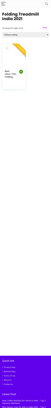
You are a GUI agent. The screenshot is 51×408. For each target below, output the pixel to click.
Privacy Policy (9, 367)
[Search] (46, 4)
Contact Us (8, 384)
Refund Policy (10, 371)
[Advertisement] (25, 327)
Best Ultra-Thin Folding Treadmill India (10, 77)
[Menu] (3, 4)
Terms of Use (9, 375)
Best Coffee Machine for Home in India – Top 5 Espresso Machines (24, 401)
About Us (8, 380)
